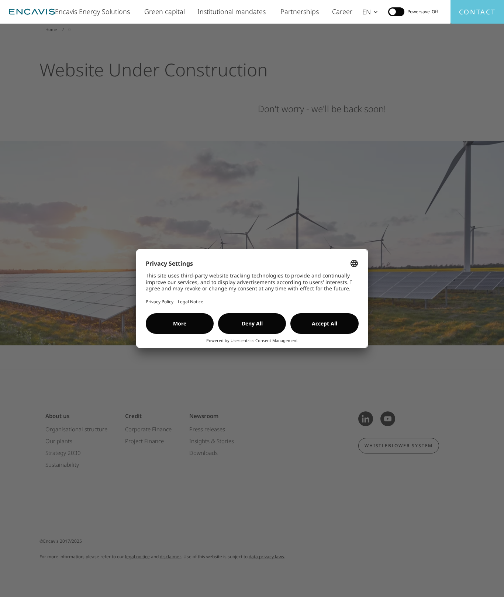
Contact (477, 11)
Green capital (165, 11)
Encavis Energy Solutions (94, 11)
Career (342, 11)
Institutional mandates (233, 11)
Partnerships (300, 11)
